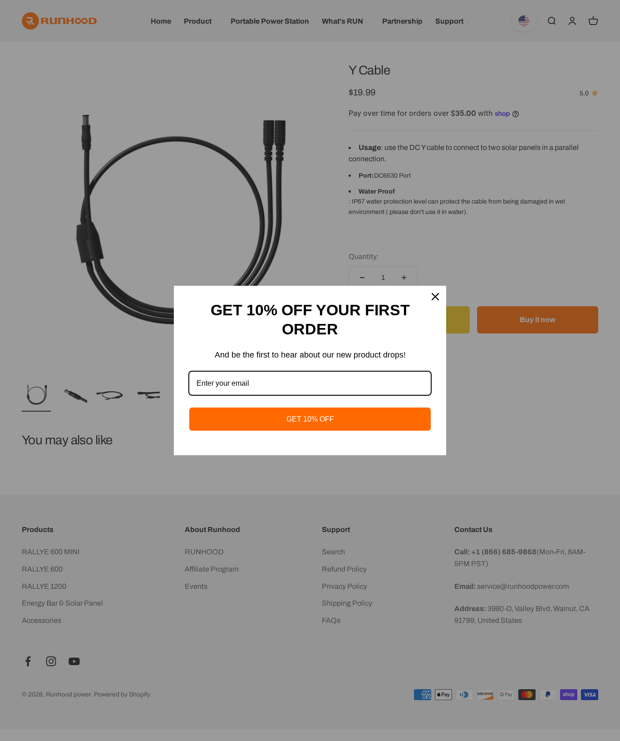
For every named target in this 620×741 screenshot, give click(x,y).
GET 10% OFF (310, 419)
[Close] (435, 297)
